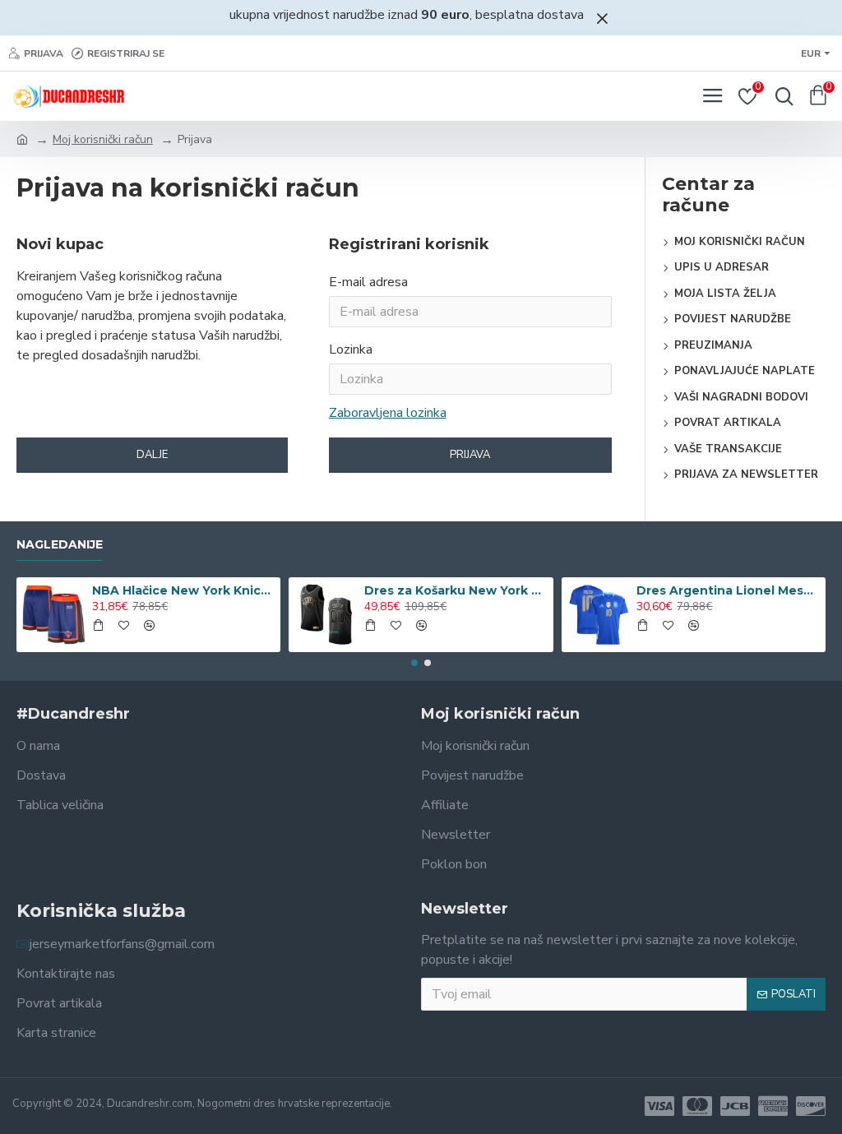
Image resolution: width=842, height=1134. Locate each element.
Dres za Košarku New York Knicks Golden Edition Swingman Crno (455, 590)
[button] (414, 663)
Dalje (152, 454)
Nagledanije (59, 545)
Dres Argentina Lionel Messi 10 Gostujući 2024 (727, 590)
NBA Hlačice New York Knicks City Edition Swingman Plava (183, 590)
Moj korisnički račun (103, 139)
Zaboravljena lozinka (387, 413)
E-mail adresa (368, 282)
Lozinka (350, 349)
